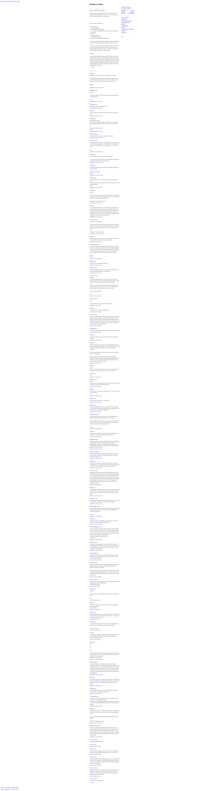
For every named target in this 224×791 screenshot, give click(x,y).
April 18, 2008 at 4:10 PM (95, 600)
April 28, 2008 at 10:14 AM (95, 609)
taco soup (123, 27)
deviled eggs (123, 19)
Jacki (92, 677)
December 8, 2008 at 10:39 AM (96, 685)
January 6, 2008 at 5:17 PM (95, 376)
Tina (92, 73)
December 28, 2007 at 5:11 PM (96, 101)
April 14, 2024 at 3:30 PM (95, 776)
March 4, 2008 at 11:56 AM (95, 559)
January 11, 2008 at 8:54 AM (96, 428)
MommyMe (93, 90)
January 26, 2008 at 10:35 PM (96, 484)
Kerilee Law (93, 542)
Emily (92, 236)
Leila (92, 110)
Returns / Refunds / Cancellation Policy (11, 787)
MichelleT (93, 379)
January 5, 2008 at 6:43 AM (95, 332)
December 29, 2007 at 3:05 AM (96, 151)
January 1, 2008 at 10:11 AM (96, 258)
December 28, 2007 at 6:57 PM (96, 131)
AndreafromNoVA (94, 244)
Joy (92, 389)
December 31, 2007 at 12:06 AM (96, 233)
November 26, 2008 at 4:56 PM (96, 674)
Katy (92, 342)
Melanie (92, 118)
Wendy (92, 708)
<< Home (91, 782)
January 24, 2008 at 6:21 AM (96, 467)
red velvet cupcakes (125, 17)
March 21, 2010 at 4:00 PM (95, 754)
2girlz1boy (93, 756)
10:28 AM (93, 67)
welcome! (123, 24)
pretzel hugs (123, 30)
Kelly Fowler (93, 134)
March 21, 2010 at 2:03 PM (95, 746)
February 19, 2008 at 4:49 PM (96, 539)
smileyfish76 (93, 439)
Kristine (92, 405)
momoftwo (93, 104)
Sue (91, 205)
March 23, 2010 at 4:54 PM (95, 765)
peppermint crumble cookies (126, 20)
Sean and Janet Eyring (95, 526)
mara (92, 431)
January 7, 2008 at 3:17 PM (95, 402)
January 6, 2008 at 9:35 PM (95, 395)
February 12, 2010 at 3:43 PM (96, 736)
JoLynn (92, 748)
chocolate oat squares (125, 22)
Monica (92, 154)
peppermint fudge (124, 25)
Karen (92, 518)
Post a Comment (93, 778)
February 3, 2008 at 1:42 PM (96, 503)
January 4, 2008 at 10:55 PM (96, 325)
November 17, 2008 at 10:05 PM (96, 659)
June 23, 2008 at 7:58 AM (95, 639)
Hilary (92, 487)
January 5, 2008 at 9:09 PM (95, 340)
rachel (92, 642)
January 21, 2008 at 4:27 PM (96, 436)
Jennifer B (93, 328)
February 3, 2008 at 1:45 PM (96, 516)
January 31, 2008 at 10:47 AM (96, 495)
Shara (92, 602)
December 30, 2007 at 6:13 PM (96, 216)
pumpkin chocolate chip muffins (127, 29)
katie (92, 308)
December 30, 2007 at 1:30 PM (96, 187)
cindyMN (93, 177)
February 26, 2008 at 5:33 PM (96, 550)
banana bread (123, 32)
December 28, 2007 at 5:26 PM (96, 115)
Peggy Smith (93, 661)
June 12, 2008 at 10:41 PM (95, 629)
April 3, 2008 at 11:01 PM (95, 586)
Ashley (92, 612)
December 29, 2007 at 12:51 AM (96, 137)
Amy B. (92, 588)
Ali (91, 632)
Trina (92, 334)
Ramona (92, 261)
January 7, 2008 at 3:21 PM (95, 411)
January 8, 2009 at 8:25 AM (95, 693)
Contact (1, 787)
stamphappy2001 (94, 414)
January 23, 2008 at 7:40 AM (96, 458)
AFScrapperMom (94, 451)
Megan (92, 461)
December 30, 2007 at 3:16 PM (96, 202)
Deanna (92, 165)
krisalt (92, 190)
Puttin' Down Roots (94, 725)
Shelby (92, 621)
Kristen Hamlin (94, 696)
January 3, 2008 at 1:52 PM (95, 311)
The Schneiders (94, 553)
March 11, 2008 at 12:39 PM (95, 576)
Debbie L (92, 688)
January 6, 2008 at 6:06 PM (95, 386)
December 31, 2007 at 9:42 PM (96, 241)
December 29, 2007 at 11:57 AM (96, 162)
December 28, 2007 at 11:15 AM (96, 87)
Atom (102, 780)
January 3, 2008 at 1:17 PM (95, 305)
